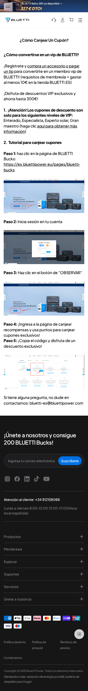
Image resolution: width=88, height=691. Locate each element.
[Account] (62, 20)
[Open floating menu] (79, 634)
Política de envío (15, 642)
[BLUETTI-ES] (17, 20)
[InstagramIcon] (7, 478)
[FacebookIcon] (17, 478)
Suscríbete (70, 461)
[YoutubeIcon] (46, 478)
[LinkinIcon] (26, 478)
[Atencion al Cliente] (54, 20)
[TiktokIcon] (36, 478)
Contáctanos (13, 658)
